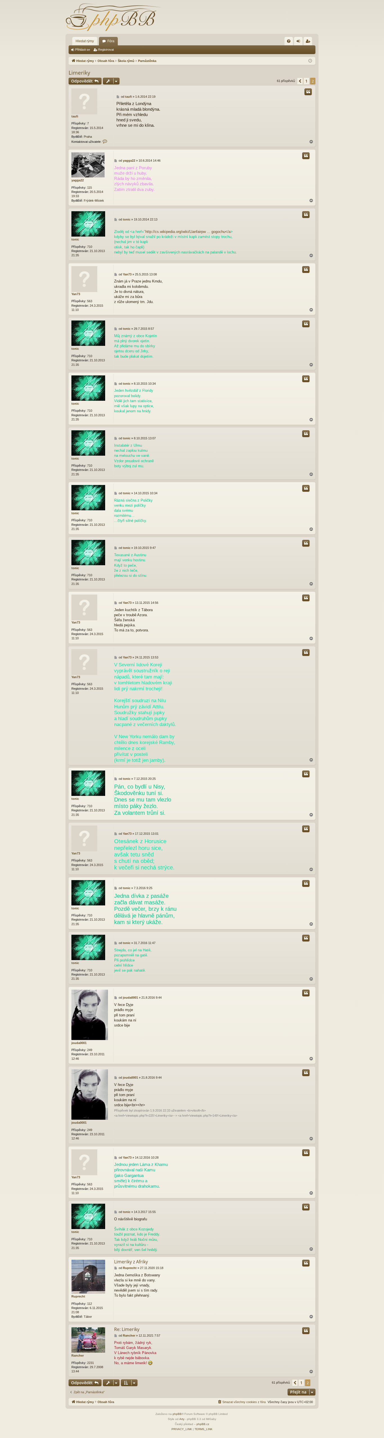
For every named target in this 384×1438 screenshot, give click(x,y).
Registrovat (106, 49)
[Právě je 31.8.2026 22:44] (310, 61)
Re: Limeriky (126, 1329)
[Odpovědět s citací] (308, 91)
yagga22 (77, 180)
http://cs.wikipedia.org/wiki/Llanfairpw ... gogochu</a (188, 232)
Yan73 (75, 294)
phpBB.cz (202, 1424)
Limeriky (79, 72)
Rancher (77, 1355)
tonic (75, 239)
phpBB (177, 1413)
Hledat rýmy (85, 41)
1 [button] (306, 81)
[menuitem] (288, 41)
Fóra (110, 41)
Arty (181, 1419)
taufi (74, 116)
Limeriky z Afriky (131, 1262)
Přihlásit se (82, 49)
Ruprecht (78, 1296)
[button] (300, 81)
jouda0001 (79, 1043)
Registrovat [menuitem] (309, 42)
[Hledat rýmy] (113, 17)
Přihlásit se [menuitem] (299, 42)
